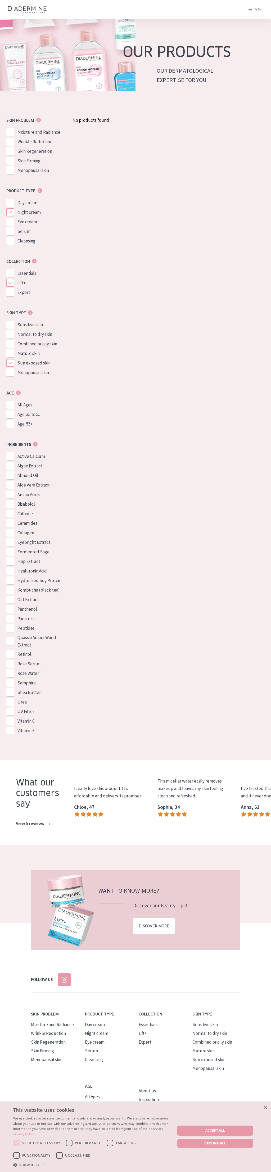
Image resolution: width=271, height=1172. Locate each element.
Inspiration (149, 1099)
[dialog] (135, 1137)
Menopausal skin (33, 170)
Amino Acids (28, 494)
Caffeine (25, 513)
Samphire (26, 683)
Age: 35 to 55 (28, 414)
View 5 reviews (30, 823)
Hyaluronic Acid (32, 571)
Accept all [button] (215, 1130)
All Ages (24, 405)
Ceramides (27, 523)
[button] (91, 1165)
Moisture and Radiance (38, 132)
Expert (23, 292)
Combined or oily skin (37, 344)
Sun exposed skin (34, 363)
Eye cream (27, 222)
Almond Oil (27, 475)
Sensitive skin (30, 325)
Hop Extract (28, 561)
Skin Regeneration (34, 151)
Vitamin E (26, 730)
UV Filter (25, 711)
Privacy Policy (23, 1134)
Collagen (25, 533)
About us (147, 1091)
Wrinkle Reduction (34, 142)
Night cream (29, 212)
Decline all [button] (215, 1143)
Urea (22, 702)
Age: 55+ (25, 424)
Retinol (24, 654)
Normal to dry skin (34, 334)
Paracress (26, 619)
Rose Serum (28, 664)
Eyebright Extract (34, 542)
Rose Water (28, 673)
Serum (23, 231)
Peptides (26, 628)
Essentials (26, 273)
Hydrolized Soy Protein (39, 580)
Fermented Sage (33, 552)
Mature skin (28, 353)
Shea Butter (29, 692)
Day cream (27, 203)
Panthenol (27, 609)
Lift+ (21, 283)
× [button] (265, 1108)
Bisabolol (26, 504)
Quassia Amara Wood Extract (36, 641)
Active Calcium (31, 456)
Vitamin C (26, 721)
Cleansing (26, 241)
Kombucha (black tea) (38, 590)
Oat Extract (28, 599)
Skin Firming (28, 161)
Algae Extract (30, 466)
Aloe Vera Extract (33, 485)
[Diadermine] (27, 10)
